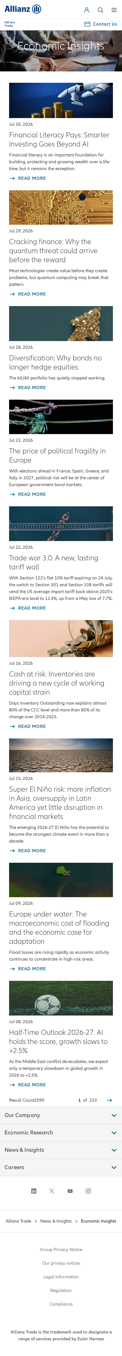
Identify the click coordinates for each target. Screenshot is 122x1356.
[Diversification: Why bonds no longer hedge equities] (61, 323)
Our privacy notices (61, 1263)
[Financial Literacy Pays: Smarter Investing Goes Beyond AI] (61, 100)
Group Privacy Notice (61, 1249)
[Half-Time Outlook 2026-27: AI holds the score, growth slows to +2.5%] (61, 998)
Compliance (61, 1304)
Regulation (61, 1290)
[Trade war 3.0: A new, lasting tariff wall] (61, 523)
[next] (109, 1100)
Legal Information (61, 1277)
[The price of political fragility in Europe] (61, 417)
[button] (87, 10)
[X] (52, 1191)
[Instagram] (88, 1191)
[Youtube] (70, 1191)
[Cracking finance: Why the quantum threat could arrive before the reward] (61, 207)
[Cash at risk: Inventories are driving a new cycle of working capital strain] (61, 638)
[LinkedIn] (33, 1191)
